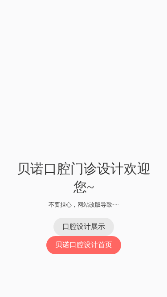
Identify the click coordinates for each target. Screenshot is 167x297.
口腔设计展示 (83, 226)
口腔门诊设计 (84, 168)
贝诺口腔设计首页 (83, 244)
